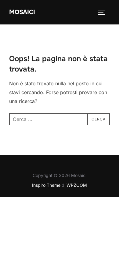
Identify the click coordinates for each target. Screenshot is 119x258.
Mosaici (22, 12)
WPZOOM (77, 185)
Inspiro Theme (46, 185)
